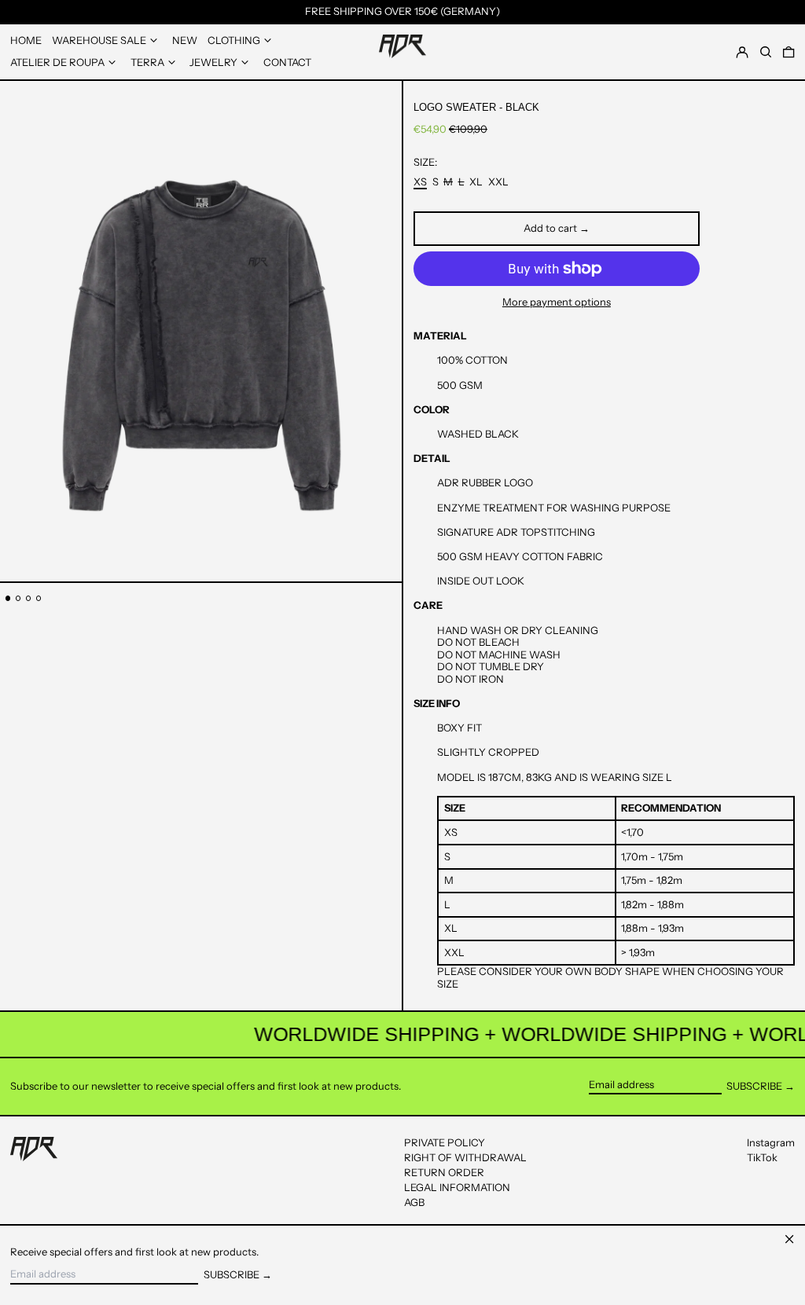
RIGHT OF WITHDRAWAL (465, 1157)
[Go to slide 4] (39, 598)
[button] (788, 51)
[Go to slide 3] (28, 598)
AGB (414, 1202)
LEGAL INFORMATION (457, 1187)
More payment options (556, 302)
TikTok (762, 1158)
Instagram (771, 1143)
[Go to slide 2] (18, 598)
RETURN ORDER (444, 1172)
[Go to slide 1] (8, 598)
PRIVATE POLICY (444, 1142)
